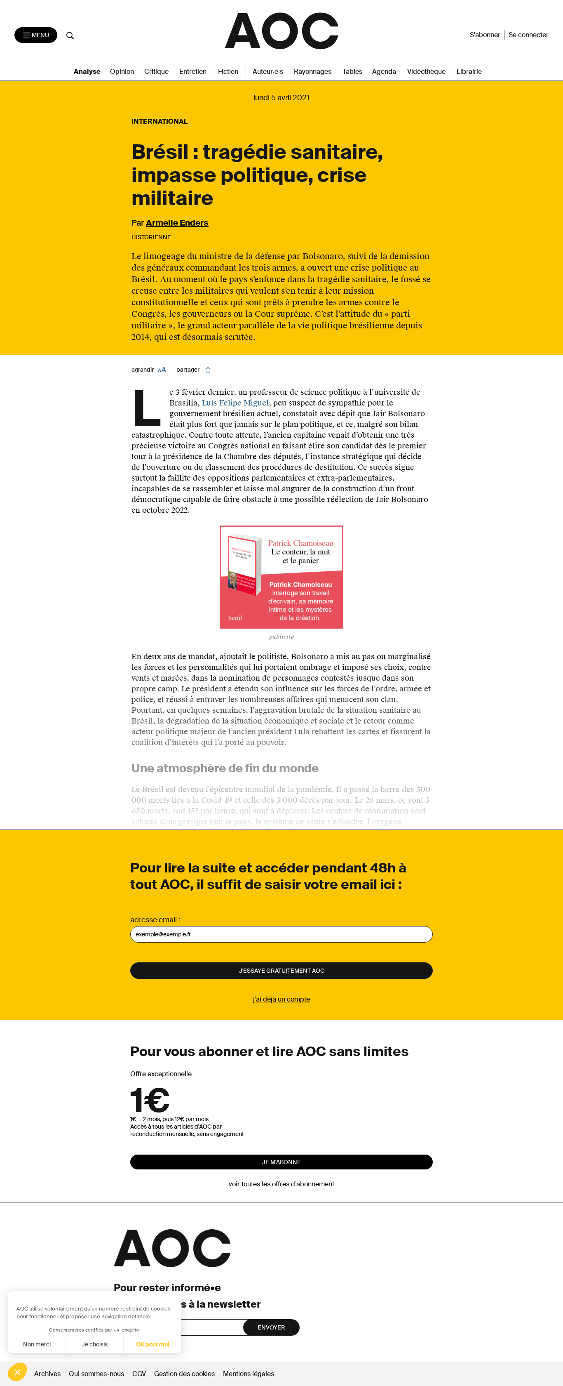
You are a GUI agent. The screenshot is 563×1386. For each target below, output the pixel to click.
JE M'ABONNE (281, 1162)
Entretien (192, 71)
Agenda (384, 71)
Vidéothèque (426, 71)
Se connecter (529, 35)
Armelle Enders (177, 222)
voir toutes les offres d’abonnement (281, 1184)
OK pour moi (152, 1344)
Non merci (37, 1344)
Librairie (469, 71)
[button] (17, 1372)
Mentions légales (248, 1374)
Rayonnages (312, 71)
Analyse (87, 71)
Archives (47, 1374)
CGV (139, 1374)
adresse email (153, 920)
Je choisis (95, 1344)
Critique (156, 71)
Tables (352, 71)
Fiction (228, 71)
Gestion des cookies (185, 1374)
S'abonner (485, 35)
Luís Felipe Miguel (235, 403)
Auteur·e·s (268, 71)
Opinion (122, 71)
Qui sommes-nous (96, 1374)
